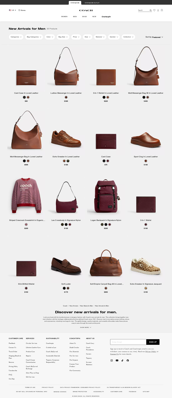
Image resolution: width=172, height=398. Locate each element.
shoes (127, 319)
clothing (121, 319)
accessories (51, 321)
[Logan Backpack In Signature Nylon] (106, 195)
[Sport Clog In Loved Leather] (146, 131)
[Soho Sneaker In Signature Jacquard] (146, 259)
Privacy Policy (150, 351)
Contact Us (114, 354)
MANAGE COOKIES (60, 392)
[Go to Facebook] (127, 361)
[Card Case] (106, 131)
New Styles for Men (86, 306)
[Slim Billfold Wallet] (26, 259)
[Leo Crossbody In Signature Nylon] (66, 195)
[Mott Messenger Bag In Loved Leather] (26, 131)
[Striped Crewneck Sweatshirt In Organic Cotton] (26, 195)
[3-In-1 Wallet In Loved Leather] (106, 68)
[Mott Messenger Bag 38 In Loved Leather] (146, 68)
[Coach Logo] (86, 10)
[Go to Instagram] (111, 361)
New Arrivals (74, 306)
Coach (65, 306)
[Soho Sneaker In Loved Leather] (66, 131)
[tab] (75, 3)
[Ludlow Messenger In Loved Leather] (66, 68)
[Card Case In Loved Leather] (26, 68)
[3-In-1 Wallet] (146, 195)
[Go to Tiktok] (122, 361)
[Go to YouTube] (117, 361)
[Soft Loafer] (66, 259)
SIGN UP (153, 342)
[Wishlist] (154, 10)
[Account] (158, 10)
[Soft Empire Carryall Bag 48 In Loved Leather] (106, 259)
